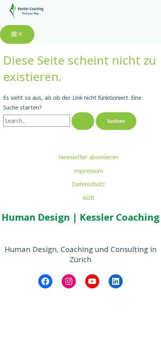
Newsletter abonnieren (88, 157)
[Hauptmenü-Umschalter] (17, 34)
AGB (88, 197)
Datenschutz (88, 184)
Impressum (88, 171)
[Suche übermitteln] (83, 121)
